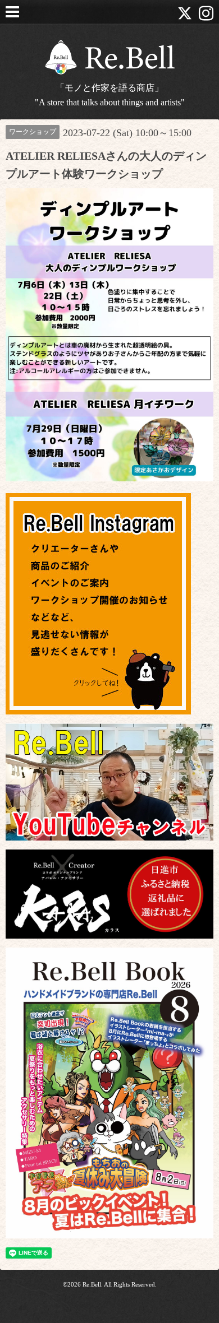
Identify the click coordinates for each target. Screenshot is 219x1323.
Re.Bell (92, 1284)
